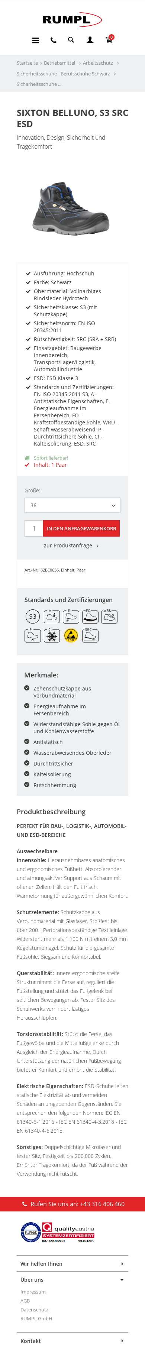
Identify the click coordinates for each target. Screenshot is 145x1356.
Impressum (33, 1291)
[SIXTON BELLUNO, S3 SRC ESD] (72, 195)
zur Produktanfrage (69, 545)
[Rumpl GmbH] (72, 19)
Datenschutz (34, 1309)
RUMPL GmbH (36, 1318)
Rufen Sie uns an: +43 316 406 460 (77, 1204)
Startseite (27, 62)
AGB (25, 1300)
